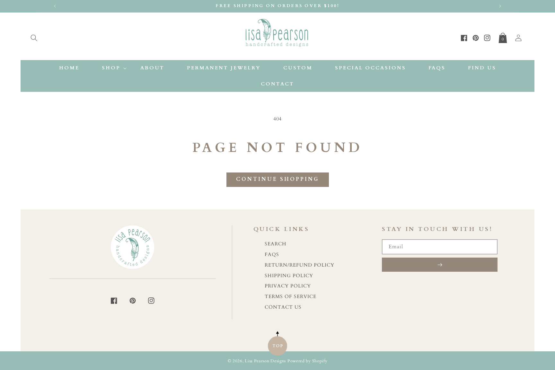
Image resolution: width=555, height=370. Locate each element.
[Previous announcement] (55, 6)
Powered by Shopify (307, 361)
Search (275, 244)
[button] (34, 37)
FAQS (272, 254)
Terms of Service (290, 296)
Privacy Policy (288, 286)
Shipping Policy (289, 275)
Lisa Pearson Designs (265, 361)
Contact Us (283, 307)
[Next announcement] (500, 6)
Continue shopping (277, 179)
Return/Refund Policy (299, 265)
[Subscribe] (440, 265)
